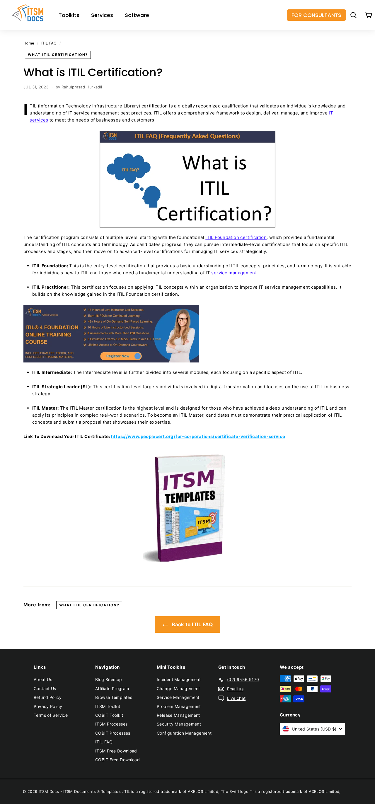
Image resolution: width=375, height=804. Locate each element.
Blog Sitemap (108, 679)
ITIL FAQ (49, 43)
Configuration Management (184, 733)
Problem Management (179, 706)
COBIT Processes (112, 733)
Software (137, 15)
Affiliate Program (112, 688)
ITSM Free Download (116, 750)
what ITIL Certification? (58, 54)
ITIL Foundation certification (236, 237)
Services (102, 15)
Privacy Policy (48, 706)
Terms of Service (51, 715)
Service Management (178, 697)
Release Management (178, 715)
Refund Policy (48, 697)
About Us (43, 679)
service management (234, 273)
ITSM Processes (111, 723)
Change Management (178, 688)
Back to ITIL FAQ (192, 624)
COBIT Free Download (117, 759)
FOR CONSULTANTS (316, 15)
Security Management (179, 723)
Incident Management (179, 679)
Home (28, 43)
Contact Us (45, 688)
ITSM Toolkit (107, 706)
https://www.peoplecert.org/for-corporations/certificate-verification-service (198, 436)
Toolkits (69, 15)
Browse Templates (113, 697)
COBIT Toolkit (109, 715)
